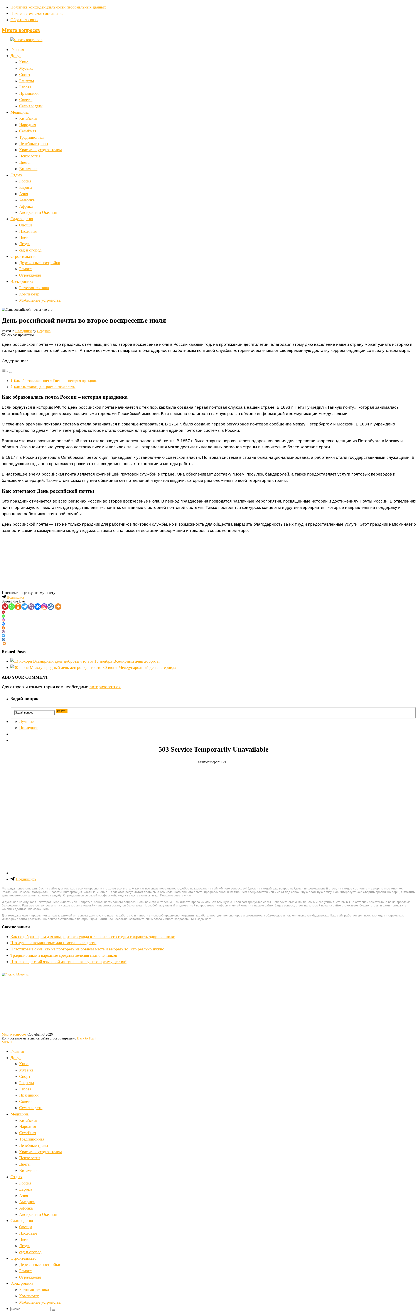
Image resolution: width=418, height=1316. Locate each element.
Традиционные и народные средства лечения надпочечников (63, 955)
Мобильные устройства (40, 300)
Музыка (26, 68)
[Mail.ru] (50, 606)
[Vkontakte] (37, 606)
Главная (17, 49)
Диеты (24, 162)
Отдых (16, 175)
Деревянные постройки (39, 262)
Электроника (21, 281)
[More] (58, 606)
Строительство (23, 256)
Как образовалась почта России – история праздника (56, 381)
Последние (28, 727)
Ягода (24, 243)
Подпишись (15, 597)
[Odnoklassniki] (18, 606)
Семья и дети (30, 106)
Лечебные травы (33, 143)
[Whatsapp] (11, 606)
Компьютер (29, 294)
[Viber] (31, 606)
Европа (25, 187)
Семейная (27, 131)
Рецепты (26, 81)
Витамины (28, 168)
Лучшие (26, 721)
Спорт (24, 74)
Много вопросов (21, 30)
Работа (25, 87)
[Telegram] (24, 606)
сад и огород (30, 250)
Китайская (28, 118)
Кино (24, 62)
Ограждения (30, 275)
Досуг (15, 55)
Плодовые (28, 231)
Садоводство (21, 218)
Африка (26, 206)
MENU (7, 1042)
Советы (25, 99)
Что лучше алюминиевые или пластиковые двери (53, 942)
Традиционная (31, 137)
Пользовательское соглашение (36, 13)
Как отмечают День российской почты (44, 387)
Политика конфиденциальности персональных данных (58, 7)
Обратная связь (24, 19)
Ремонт (25, 269)
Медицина (19, 112)
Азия (23, 193)
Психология (29, 156)
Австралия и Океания (38, 212)
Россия (25, 181)
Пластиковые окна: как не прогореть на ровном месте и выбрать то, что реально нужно (87, 949)
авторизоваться (105, 687)
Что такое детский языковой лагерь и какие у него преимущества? (68, 961)
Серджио (44, 331)
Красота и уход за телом (40, 149)
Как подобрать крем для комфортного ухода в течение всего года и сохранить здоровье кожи (92, 936)
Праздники (29, 93)
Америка (27, 200)
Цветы (24, 237)
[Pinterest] (5, 606)
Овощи (25, 225)
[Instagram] (44, 606)
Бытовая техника (34, 287)
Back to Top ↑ (87, 1038)
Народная (27, 124)
